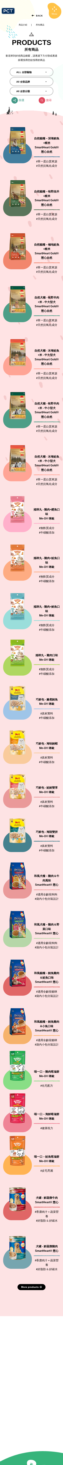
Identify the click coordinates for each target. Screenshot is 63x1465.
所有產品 (40, 25)
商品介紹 (23, 25)
